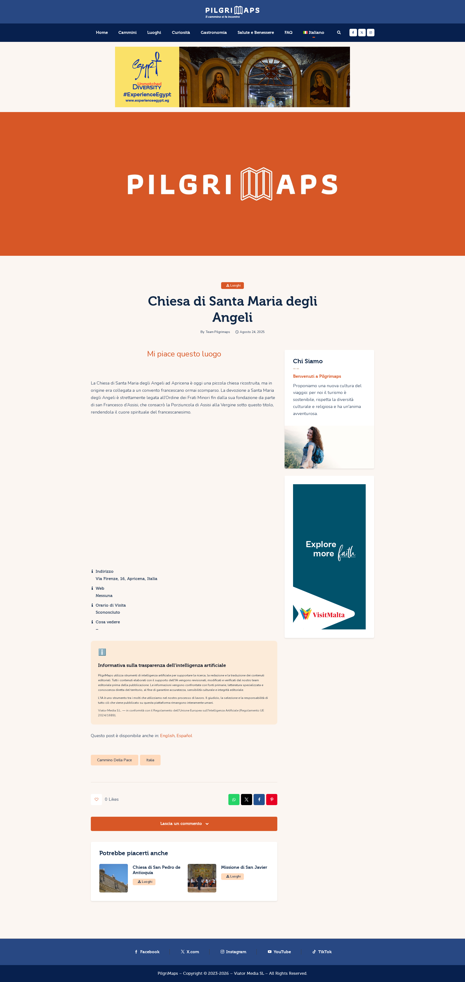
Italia (150, 760)
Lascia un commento (181, 823)
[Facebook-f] (353, 32)
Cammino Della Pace (114, 760)
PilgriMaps (168, 973)
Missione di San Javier (244, 867)
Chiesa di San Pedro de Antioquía (156, 870)
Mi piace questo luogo (184, 354)
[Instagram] (370, 32)
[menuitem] (314, 33)
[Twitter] (362, 32)
